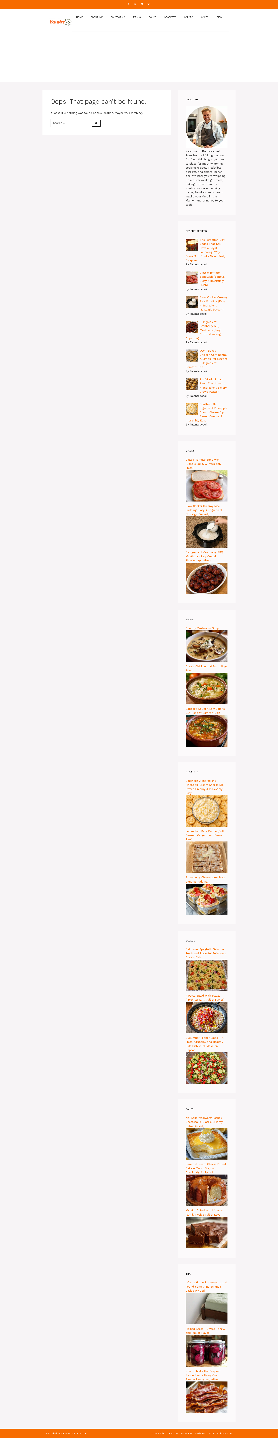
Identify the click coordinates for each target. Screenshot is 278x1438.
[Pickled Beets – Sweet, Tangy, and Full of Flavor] (206, 1365)
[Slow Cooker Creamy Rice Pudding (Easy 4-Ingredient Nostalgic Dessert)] (206, 546)
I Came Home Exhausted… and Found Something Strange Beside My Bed (206, 1286)
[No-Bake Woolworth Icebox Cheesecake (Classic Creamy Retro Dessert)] (206, 1158)
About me (97, 17)
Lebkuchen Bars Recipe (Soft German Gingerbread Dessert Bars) (205, 835)
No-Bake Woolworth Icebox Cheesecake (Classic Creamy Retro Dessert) (204, 1122)
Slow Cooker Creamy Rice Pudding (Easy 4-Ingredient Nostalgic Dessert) (204, 510)
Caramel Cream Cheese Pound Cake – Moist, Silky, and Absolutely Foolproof (206, 1168)
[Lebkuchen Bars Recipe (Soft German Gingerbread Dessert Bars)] (206, 872)
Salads (188, 17)
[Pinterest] (141, 4)
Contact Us (118, 17)
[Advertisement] (139, 59)
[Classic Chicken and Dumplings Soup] (206, 703)
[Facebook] (128, 4)
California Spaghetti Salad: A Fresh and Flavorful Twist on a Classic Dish (206, 953)
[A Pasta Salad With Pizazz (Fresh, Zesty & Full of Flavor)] (206, 1032)
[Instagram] (135, 4)
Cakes (204, 17)
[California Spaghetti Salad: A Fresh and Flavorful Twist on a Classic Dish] (206, 990)
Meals (137, 17)
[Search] (96, 123)
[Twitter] (148, 4)
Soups (152, 17)
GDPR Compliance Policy (220, 1433)
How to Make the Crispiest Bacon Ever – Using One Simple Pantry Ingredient (203, 1375)
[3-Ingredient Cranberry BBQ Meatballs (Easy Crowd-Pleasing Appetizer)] (206, 593)
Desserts (170, 17)
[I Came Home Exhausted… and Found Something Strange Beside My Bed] (206, 1323)
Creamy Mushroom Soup (202, 628)
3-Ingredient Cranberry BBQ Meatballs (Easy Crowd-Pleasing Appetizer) (204, 556)
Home (79, 17)
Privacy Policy (159, 1433)
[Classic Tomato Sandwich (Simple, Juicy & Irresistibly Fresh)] (206, 500)
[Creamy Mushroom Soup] (206, 661)
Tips (219, 17)
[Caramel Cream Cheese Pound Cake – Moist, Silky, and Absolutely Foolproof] (206, 1205)
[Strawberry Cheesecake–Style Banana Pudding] (206, 914)
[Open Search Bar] (77, 27)
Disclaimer (200, 1433)
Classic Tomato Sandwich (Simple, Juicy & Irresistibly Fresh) (203, 463)
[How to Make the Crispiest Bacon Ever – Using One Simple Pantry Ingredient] (206, 1412)
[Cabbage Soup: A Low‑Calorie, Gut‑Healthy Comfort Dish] (206, 745)
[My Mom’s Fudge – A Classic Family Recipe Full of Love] (206, 1247)
